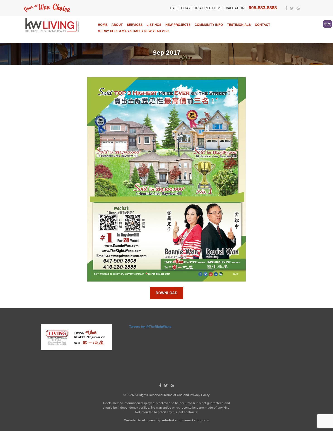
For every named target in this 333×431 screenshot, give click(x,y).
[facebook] (286, 8)
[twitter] (292, 8)
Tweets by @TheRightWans (150, 326)
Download (167, 293)
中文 (327, 24)
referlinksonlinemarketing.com (185, 420)
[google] (298, 8)
